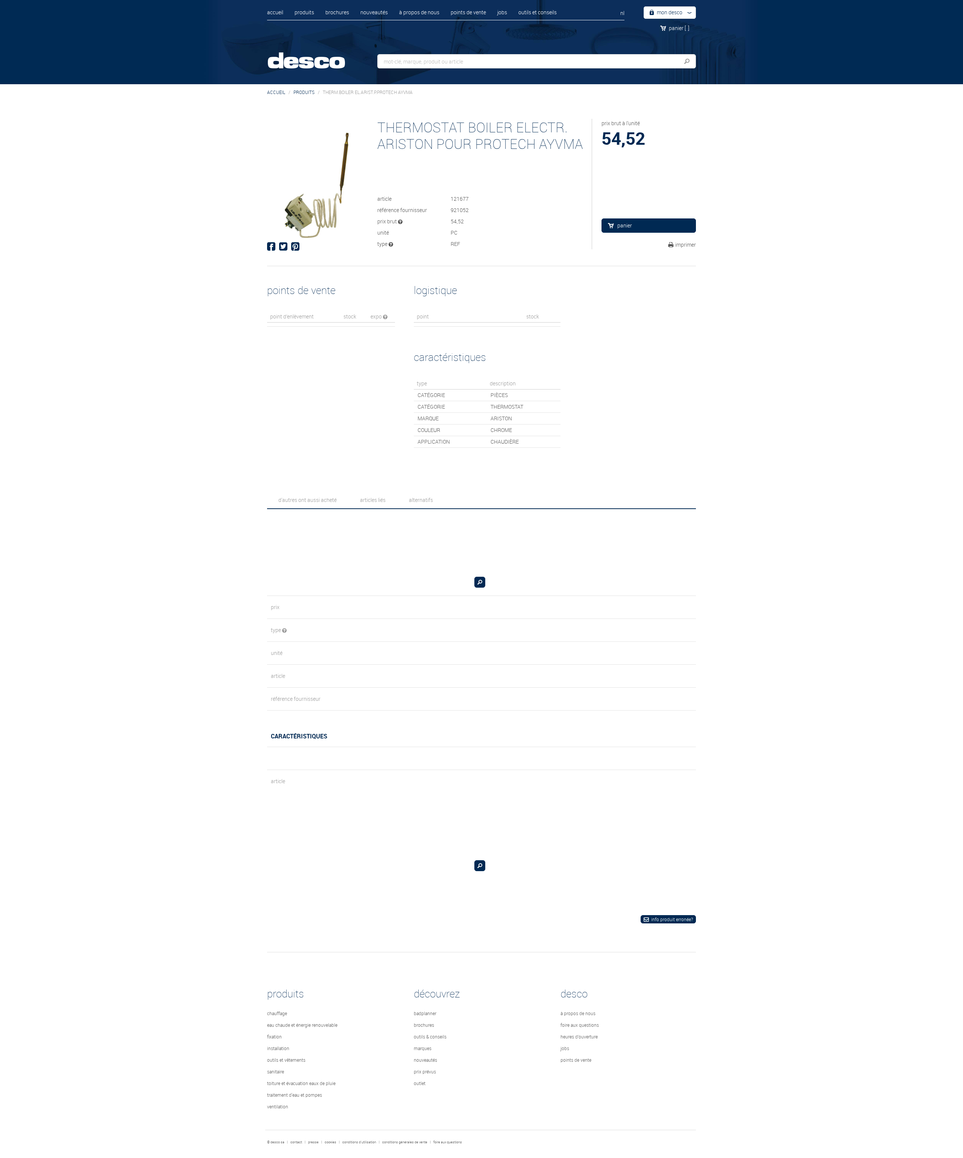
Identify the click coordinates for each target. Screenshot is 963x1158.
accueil (275, 12)
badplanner (425, 1013)
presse (313, 1142)
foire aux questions (579, 1025)
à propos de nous (419, 12)
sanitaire (275, 1072)
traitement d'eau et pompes (294, 1095)
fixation (274, 1037)
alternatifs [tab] (421, 499)
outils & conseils (430, 1037)
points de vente (468, 12)
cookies (330, 1142)
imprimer (685, 244)
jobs (502, 12)
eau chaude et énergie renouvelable (302, 1025)
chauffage (277, 1013)
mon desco (669, 12)
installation (278, 1048)
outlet (419, 1083)
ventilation (277, 1106)
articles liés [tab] (373, 499)
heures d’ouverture (579, 1037)
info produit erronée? (672, 919)
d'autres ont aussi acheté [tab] (307, 499)
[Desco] (314, 55)
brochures (337, 12)
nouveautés (374, 12)
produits (304, 12)
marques (422, 1048)
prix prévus (425, 1072)
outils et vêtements (286, 1060)
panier (679, 28)
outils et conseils (537, 12)
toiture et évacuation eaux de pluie (301, 1083)
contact (296, 1142)
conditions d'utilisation (359, 1142)
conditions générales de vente (404, 1142)
